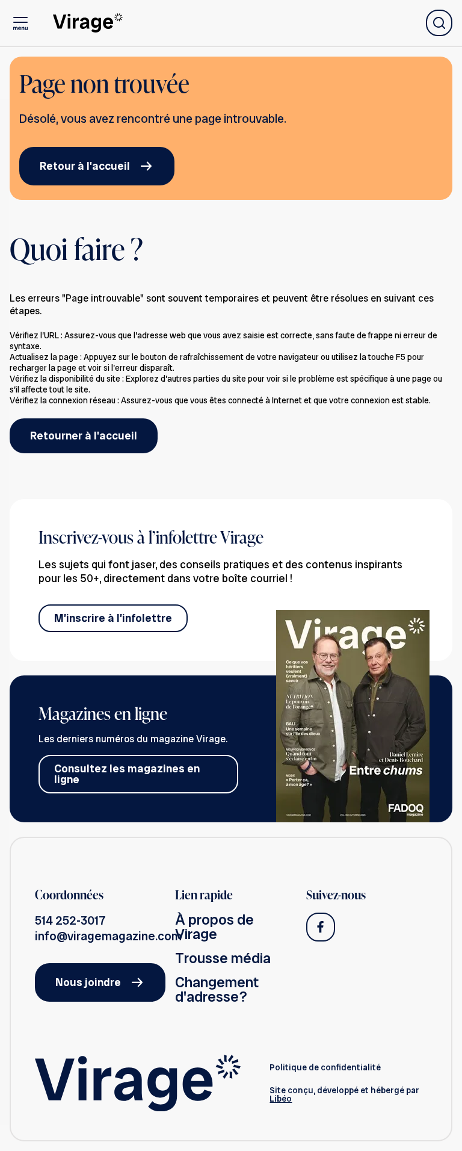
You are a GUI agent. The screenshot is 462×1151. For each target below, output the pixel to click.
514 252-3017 (70, 920)
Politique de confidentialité (325, 1067)
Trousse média (223, 958)
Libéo (281, 1098)
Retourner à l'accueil (83, 435)
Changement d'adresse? (217, 989)
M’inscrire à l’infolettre (113, 618)
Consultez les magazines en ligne (127, 774)
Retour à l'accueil (85, 166)
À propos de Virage (214, 926)
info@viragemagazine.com (108, 936)
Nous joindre (88, 982)
